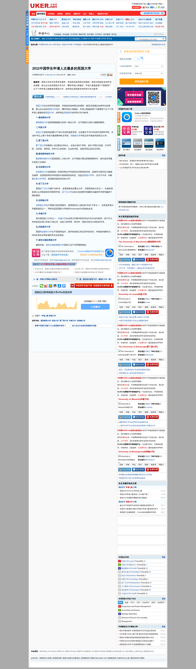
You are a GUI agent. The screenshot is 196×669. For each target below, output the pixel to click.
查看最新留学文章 (158, 45)
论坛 (85, 14)
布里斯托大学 (44, 167)
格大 (127, 23)
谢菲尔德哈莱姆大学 (47, 240)
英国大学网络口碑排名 (48, 279)
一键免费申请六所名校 (150, 13)
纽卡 (132, 19)
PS (67, 39)
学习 (122, 19)
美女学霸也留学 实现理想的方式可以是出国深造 (137, 631)
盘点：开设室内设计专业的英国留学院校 (134, 370)
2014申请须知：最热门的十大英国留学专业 (135, 265)
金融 (63, 23)
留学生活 (138, 651)
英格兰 (148, 246)
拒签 (98, 27)
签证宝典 (157, 127)
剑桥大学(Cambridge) (130, 579)
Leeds (147, 302)
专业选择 (65, 34)
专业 (40, 19)
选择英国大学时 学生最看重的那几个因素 (135, 644)
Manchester (150, 250)
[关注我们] (149, 7)
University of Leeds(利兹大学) (133, 294)
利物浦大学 (76, 135)
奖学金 (37, 23)
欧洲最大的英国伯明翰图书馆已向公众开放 (135, 475)
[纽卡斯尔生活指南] (126, 143)
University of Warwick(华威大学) (134, 399)
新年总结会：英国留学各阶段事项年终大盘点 (136, 161)
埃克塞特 (137, 150)
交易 (144, 27)
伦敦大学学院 (40, 179)
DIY (89, 39)
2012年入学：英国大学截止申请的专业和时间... (52, 269)
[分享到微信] (41, 286)
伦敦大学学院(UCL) (129, 565)
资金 (101, 23)
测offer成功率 (55, 27)
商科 (69, 19)
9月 (133, 27)
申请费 (97, 39)
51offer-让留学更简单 (143, 113)
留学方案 (44, 23)
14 (161, 351)
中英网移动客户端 (139, 4)
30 (161, 299)
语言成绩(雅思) (74, 39)
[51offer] (128, 121)
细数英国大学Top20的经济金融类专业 (133, 422)
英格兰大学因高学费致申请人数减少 (133, 498)
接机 (111, 27)
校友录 (153, 255)
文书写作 (98, 34)
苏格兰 (148, 351)
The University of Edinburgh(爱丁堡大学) (138, 346)
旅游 (118, 23)
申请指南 (57, 34)
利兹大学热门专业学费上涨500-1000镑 (134, 317)
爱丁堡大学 (43, 140)
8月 (130, 27)
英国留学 (40, 75)
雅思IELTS (89, 651)
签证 (140, 23)
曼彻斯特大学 (44, 117)
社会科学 (145, 603)
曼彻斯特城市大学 (46, 154)
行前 (144, 23)
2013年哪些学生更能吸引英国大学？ (48, 272)
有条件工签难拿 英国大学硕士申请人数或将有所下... (139, 509)
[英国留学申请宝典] (126, 134)
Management (127, 621)
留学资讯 (41, 14)
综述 (121, 255)
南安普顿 (148, 150)
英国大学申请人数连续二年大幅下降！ (134, 494)
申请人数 (45, 316)
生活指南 (158, 23)
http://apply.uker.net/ (62, 260)
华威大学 (42, 213)
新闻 (146, 255)
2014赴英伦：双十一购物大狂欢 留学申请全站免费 (138, 164)
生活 (140, 27)
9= (151, 586)
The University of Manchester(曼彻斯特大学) (140, 242)
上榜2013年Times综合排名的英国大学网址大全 (137, 426)
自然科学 (161, 603)
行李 (112, 23)
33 (161, 246)
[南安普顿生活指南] (149, 143)
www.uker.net (50, 75)
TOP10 (56, 23)
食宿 (122, 23)
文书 (33, 23)
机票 (111, 19)
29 (150, 590)
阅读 (88, 27)
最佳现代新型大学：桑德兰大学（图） (97, 279)
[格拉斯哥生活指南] (160, 143)
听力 (85, 27)
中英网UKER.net (45, 45)
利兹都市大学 (44, 227)
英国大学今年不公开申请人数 (131, 491)
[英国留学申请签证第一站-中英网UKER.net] (43, 5)
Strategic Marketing (129, 614)
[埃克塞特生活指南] (138, 143)
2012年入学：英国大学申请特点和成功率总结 (92, 269)
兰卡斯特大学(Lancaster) (131, 586)
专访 (33, 27)
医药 (67, 27)
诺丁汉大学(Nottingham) (131, 583)
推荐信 (63, 39)
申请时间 (56, 39)
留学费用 (106, 34)
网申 (93, 39)
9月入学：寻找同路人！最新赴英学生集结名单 (137, 268)
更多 (163, 155)
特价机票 (117, 651)
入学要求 (84, 39)
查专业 (68, 14)
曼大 (135, 23)
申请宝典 (135, 127)
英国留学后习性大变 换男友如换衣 (132, 478)
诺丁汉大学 (43, 183)
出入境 (107, 23)
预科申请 (82, 34)
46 (146, 594)
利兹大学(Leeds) (128, 561)
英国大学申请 (67, 45)
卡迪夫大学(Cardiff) (129, 594)
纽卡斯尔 (126, 150)
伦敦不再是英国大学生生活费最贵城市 (133, 321)
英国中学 (77, 14)
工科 (67, 23)
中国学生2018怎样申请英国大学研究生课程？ (136, 641)
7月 (126, 27)
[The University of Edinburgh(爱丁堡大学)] (127, 355)
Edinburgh (149, 355)
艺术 (44, 19)
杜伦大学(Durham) (129, 576)
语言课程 (90, 34)
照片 (140, 255)
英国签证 (109, 651)
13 (144, 561)
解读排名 (76, 27)
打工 (118, 27)
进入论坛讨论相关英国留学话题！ (85, 326)
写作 (88, 23)
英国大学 (40, 106)
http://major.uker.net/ (103, 260)
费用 (37, 27)
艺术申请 (74, 34)
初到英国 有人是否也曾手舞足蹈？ (132, 373)
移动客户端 (159, 27)
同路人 (91, 14)
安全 (122, 27)
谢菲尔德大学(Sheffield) (131, 572)
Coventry (148, 407)
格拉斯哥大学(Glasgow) (131, 590)
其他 (78, 23)
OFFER (103, 39)
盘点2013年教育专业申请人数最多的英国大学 (137, 505)
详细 (127, 255)
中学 (55, 19)
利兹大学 (42, 127)
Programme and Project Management (136, 606)
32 (147, 568)
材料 (98, 19)
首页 (33, 14)
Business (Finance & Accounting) (134, 618)
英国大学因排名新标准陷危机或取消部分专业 (136, 638)
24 (161, 456)
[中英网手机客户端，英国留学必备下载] (92, 285)
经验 (88, 19)
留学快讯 (43, 651)
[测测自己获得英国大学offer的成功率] (73, 301)
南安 (131, 23)
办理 (94, 23)
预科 (37, 19)
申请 (144, 19)
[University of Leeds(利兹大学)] (127, 302)
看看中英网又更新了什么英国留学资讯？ (50, 326)
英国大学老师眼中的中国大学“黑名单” (89, 272)
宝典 (44, 27)
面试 (40, 27)
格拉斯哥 (160, 150)
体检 (107, 27)
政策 (101, 19)
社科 (63, 27)
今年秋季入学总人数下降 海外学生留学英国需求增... (139, 634)
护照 (98, 23)
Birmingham (150, 460)
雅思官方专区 (103, 14)
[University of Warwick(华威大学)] (127, 407)
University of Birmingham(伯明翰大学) (137, 451)
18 (150, 583)
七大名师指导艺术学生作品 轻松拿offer (134, 168)
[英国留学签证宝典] (148, 134)
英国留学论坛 (149, 651)
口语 (85, 23)
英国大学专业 (70, 651)
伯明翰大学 (43, 200)
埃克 (152, 27)
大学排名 (51, 14)
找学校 (60, 14)
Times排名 (52, 651)
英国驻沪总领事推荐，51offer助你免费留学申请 (138, 512)
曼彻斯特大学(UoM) (129, 568)
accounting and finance (131, 610)
